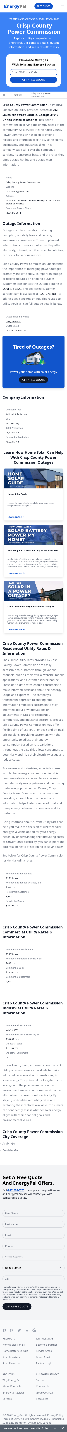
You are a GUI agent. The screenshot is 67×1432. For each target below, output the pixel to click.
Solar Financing (11, 1363)
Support (41, 1380)
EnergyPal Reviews (13, 1392)
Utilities (18, 94)
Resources (42, 1399)
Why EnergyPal (11, 1380)
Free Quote (43, 6)
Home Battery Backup (15, 1351)
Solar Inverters (11, 1357)
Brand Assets (43, 1357)
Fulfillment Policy (33, 1419)
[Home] (4, 95)
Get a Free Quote (33, 79)
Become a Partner (46, 1344)
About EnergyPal (12, 1386)
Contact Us (42, 1386)
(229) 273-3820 (11, 289)
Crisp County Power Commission (41, 95)
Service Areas (44, 1351)
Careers (7, 1399)
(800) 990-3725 (15, 1190)
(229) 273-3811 (13, 212)
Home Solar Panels (13, 1344)
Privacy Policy (55, 1415)
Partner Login (44, 1363)
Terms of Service (12, 1419)
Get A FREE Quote (33, 379)
